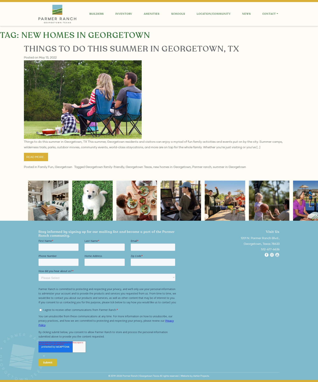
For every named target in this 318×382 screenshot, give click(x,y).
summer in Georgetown (229, 167)
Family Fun (45, 167)
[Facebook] (266, 255)
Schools (178, 14)
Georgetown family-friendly (104, 167)
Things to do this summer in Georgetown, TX (131, 49)
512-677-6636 (270, 249)
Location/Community (214, 14)
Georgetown (63, 167)
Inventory (123, 14)
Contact (269, 14)
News (246, 14)
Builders (96, 14)
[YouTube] (277, 255)
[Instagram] (272, 255)
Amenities (152, 14)
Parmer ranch (201, 167)
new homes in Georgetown (172, 167)
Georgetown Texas (139, 167)
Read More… (36, 157)
